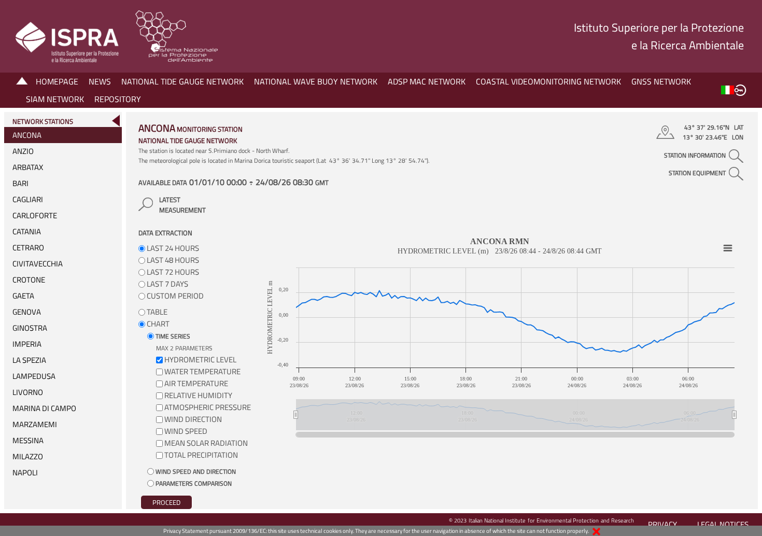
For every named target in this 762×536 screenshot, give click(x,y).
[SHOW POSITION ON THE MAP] (667, 132)
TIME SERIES (172, 336)
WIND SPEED (185, 431)
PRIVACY (662, 524)
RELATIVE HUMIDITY (198, 395)
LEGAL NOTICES (723, 524)
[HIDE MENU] (115, 120)
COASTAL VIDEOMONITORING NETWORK (548, 81)
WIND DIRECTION (193, 419)
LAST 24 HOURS (172, 248)
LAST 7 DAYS (166, 284)
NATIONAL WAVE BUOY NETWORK (315, 81)
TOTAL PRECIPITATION (201, 455)
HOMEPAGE (57, 81)
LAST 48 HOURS (172, 260)
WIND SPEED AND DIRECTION (195, 471)
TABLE (156, 312)
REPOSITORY (117, 99)
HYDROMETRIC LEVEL (200, 359)
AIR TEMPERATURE (196, 383)
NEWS (100, 81)
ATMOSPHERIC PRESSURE (207, 407)
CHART (157, 324)
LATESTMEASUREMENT (182, 204)
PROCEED (166, 502)
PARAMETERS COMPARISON (193, 483)
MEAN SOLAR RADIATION (206, 443)
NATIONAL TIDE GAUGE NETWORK (182, 81)
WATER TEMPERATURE (202, 371)
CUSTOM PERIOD (174, 296)
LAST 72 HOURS (172, 272)
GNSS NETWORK (661, 81)
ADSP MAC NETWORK (426, 81)
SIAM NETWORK (55, 99)
